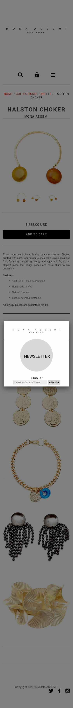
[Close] (69, 321)
